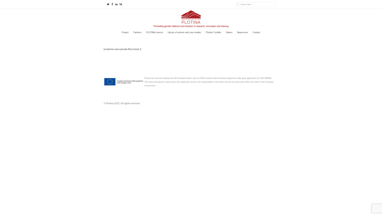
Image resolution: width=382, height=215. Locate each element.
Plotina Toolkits (213, 32)
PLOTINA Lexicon (154, 32)
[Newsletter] (120, 4)
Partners (137, 32)
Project (125, 32)
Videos (229, 32)
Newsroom (242, 32)
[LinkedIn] (116, 4)
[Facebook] (112, 4)
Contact (256, 32)
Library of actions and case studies (184, 32)
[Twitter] (108, 4)
